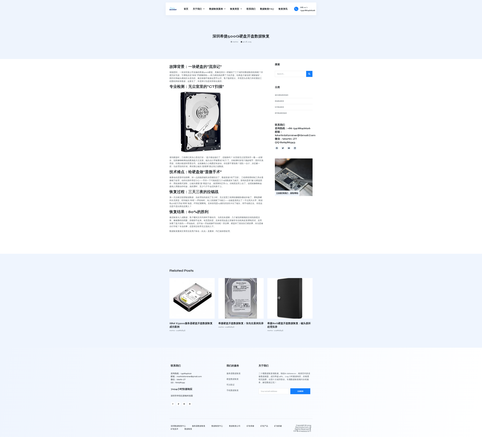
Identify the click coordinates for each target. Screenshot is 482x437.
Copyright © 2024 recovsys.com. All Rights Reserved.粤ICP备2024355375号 (302, 428)
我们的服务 (233, 365)
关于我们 (197, 9)
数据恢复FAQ (267, 9)
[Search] (309, 74)
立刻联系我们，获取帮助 (287, 193)
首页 (186, 9)
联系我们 (251, 9)
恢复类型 (234, 9)
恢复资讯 (283, 9)
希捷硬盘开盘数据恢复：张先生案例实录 (241, 323)
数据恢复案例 (216, 9)
